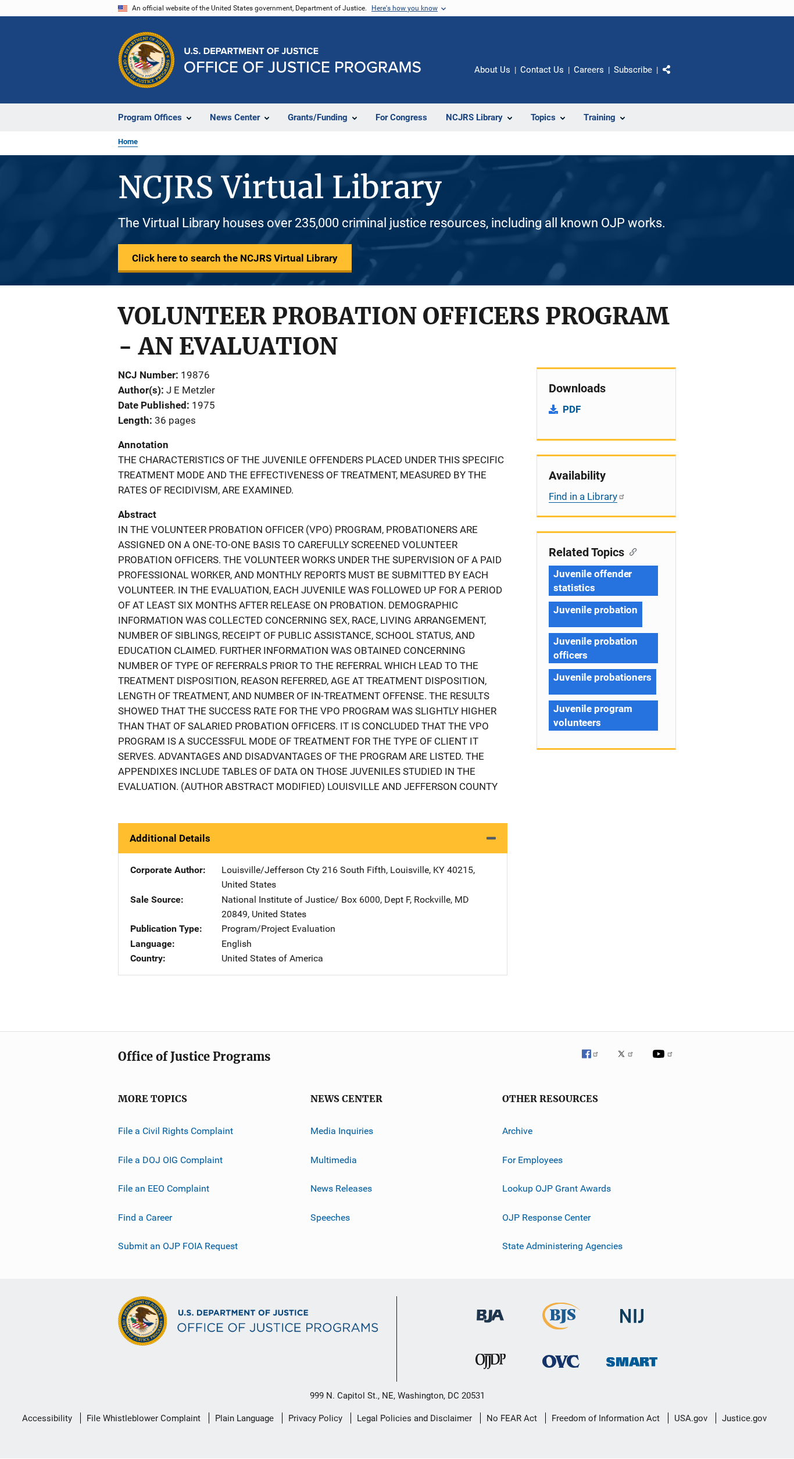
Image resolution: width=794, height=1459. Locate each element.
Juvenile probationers (602, 677)
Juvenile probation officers (595, 648)
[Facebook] (594, 1062)
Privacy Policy (315, 1418)
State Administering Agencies (562, 1245)
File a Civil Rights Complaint (175, 1130)
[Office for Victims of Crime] (561, 1369)
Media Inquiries (341, 1130)
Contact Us (542, 70)
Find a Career (145, 1216)
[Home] (302, 60)
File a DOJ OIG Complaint (170, 1159)
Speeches (330, 1216)
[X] (629, 1062)
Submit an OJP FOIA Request (178, 1245)
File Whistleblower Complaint (144, 1418)
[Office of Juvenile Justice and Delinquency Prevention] (490, 1371)
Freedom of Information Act (606, 1418)
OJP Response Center (546, 1216)
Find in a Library (583, 496)
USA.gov (690, 1418)
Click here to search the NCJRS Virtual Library (235, 258)
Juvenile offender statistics (592, 580)
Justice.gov (744, 1418)
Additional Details (170, 838)
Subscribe (633, 70)
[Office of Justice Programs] (146, 59)
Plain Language (244, 1418)
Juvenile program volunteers (592, 715)
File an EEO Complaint (163, 1188)
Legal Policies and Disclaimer (414, 1418)
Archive (517, 1130)
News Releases (341, 1188)
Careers (589, 70)
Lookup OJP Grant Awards (556, 1188)
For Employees (532, 1159)
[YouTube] (664, 1062)
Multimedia (333, 1159)
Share (676, 78)
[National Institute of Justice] (631, 1325)
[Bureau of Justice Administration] (490, 1324)
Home (128, 141)
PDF (572, 409)
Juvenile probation (595, 610)
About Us (492, 70)
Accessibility (47, 1418)
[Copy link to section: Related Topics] (630, 551)
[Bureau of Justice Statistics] (561, 1331)
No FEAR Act (512, 1418)
